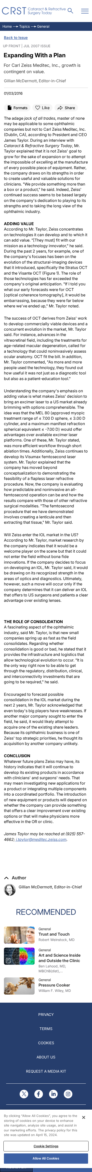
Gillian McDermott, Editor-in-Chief (50, 886)
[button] (15, 878)
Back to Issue (16, 37)
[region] (46, 1139)
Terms (46, 1028)
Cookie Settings (46, 1146)
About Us (46, 1057)
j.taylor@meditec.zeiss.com (41, 839)
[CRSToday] (34, 11)
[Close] (83, 1117)
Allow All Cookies (46, 1158)
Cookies (46, 1043)
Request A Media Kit (46, 1071)
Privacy (46, 1014)
